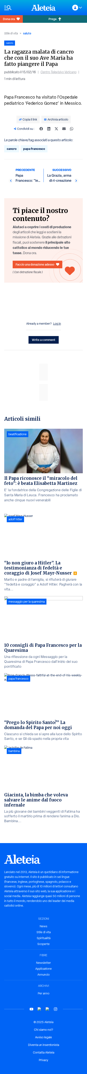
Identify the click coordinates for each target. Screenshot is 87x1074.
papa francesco (34, 149)
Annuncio (43, 974)
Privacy (43, 1060)
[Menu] (15, 7)
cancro (11, 149)
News (43, 926)
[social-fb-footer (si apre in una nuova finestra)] (39, 1009)
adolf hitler (15, 519)
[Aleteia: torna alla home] (43, 7)
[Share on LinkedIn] (48, 128)
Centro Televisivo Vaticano (58, 72)
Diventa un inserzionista (43, 1045)
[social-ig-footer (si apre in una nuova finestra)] (55, 1009)
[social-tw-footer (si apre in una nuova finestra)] (47, 1009)
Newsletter (43, 963)
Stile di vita (11, 33)
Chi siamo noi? (43, 1030)
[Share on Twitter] (56, 128)
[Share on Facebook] (41, 128)
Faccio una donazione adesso (35, 264)
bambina (14, 751)
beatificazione (17, 434)
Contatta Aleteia (43, 1052)
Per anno (43, 993)
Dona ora (9, 19)
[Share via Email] (64, 128)
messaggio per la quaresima (26, 601)
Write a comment (43, 340)
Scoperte (43, 944)
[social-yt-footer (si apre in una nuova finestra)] (31, 1009)
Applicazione (43, 969)
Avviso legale (43, 1037)
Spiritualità (43, 938)
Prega (52, 19)
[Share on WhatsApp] (71, 128)
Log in (57, 323)
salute (27, 33)
